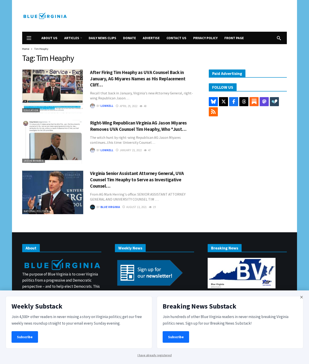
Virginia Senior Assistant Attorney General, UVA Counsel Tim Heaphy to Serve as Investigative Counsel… (137, 179)
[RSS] (213, 111)
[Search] (279, 38)
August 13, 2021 (136, 207)
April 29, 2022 (128, 106)
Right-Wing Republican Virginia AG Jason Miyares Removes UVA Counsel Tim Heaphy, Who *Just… (138, 126)
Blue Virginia (110, 207)
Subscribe (25, 337)
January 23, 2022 (131, 150)
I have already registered (155, 355)
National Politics (36, 211)
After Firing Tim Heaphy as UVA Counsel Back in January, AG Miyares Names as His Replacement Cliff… (137, 78)
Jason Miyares (33, 160)
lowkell (106, 106)
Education (31, 110)
